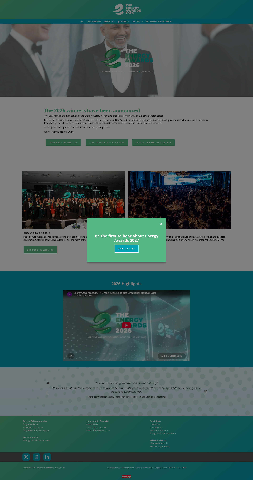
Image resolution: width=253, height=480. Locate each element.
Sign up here (126, 249)
